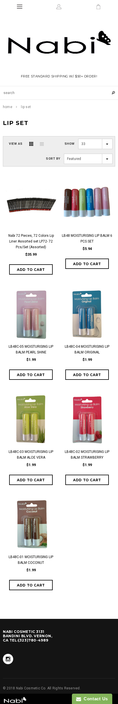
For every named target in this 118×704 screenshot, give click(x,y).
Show (69, 144)
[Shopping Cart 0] (98, 6)
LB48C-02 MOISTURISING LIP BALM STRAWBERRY (87, 454)
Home (7, 107)
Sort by (53, 159)
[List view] (42, 144)
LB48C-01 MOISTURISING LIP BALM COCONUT (31, 560)
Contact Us (94, 698)
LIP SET (26, 107)
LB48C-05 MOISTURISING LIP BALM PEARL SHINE (31, 349)
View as (16, 144)
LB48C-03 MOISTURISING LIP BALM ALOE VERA (31, 454)
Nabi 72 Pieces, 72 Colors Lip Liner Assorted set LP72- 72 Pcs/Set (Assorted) (31, 241)
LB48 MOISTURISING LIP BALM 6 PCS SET (87, 238)
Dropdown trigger (58, 6)
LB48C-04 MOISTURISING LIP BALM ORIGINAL (87, 349)
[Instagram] (8, 659)
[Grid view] (31, 144)
